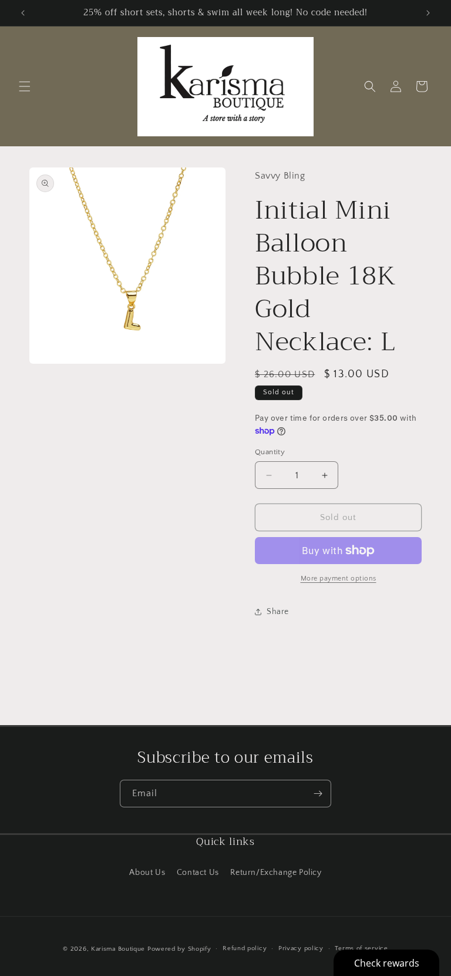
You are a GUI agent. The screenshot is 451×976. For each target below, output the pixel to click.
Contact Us (198, 872)
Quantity (270, 452)
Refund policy (245, 948)
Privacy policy (301, 948)
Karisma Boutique (118, 948)
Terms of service (361, 948)
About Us (147, 872)
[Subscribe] (318, 793)
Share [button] (278, 611)
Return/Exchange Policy (275, 872)
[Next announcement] (428, 13)
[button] (25, 86)
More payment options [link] (338, 578)
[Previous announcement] (23, 13)
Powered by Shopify (179, 948)
